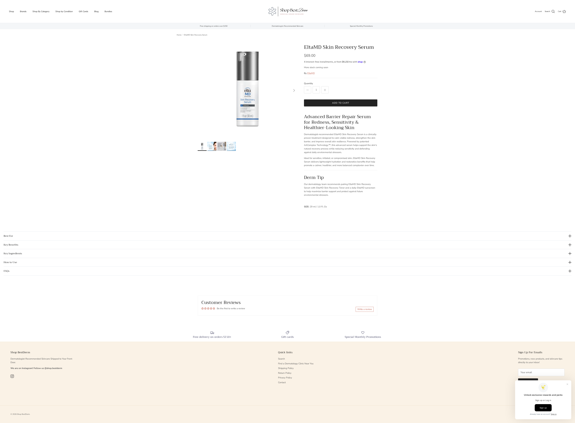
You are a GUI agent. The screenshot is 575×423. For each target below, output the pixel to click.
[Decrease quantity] (307, 89)
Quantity (308, 83)
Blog (96, 11)
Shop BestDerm (23, 414)
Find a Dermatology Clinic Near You (295, 363)
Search (281, 358)
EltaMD (311, 73)
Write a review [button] (364, 309)
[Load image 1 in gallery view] (247, 89)
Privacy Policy (285, 377)
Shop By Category (40, 11)
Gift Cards (83, 11)
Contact (282, 382)
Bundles (108, 11)
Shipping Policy (286, 368)
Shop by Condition (64, 11)
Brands (23, 11)
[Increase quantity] (325, 89)
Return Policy (284, 372)
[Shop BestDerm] (287, 11)
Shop (11, 11)
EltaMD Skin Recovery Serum (195, 35)
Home (179, 35)
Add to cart (340, 102)
